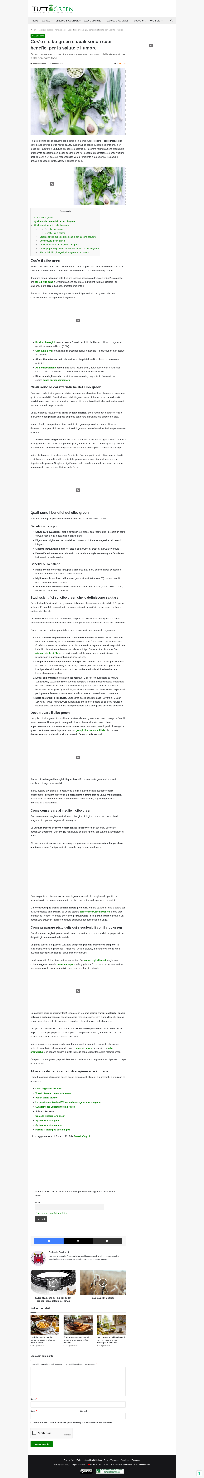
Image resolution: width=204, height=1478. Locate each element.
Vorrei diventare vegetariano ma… (54, 1093)
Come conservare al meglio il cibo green (59, 244)
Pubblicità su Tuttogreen (130, 1460)
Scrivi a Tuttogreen (111, 1460)
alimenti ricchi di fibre (47, 653)
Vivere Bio (154, 21)
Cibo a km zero (43, 350)
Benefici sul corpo (54, 229)
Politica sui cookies (85, 1460)
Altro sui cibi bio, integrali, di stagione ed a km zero (64, 252)
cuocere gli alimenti (95, 960)
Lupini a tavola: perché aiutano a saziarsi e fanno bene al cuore (43, 1340)
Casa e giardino (92, 21)
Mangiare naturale (117, 21)
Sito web (83, 1411)
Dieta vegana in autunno (48, 1088)
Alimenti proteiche (45, 367)
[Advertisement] (51, 184)
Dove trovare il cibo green (52, 240)
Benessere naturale (67, 21)
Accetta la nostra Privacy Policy (52, 1213)
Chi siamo (98, 1460)
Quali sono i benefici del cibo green (51, 225)
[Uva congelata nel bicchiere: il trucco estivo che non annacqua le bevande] (111, 1325)
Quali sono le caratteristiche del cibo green (55, 221)
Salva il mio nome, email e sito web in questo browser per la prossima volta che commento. (72, 1423)
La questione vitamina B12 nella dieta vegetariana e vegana (67, 1102)
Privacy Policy (69, 1460)
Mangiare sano (60, 30)
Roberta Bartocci (39, 64)
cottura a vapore (66, 964)
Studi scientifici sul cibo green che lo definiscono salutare (68, 237)
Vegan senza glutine (46, 1097)
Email (37, 1202)
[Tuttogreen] (53, 8)
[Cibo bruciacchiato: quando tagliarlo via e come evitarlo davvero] (78, 1325)
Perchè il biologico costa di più (52, 1129)
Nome (34, 1399)
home (35, 21)
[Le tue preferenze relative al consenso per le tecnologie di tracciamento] (199, 1473)
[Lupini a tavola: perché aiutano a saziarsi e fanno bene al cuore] (45, 1325)
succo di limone (83, 1048)
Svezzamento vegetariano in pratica (55, 1107)
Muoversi (139, 21)
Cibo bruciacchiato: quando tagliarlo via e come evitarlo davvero (77, 1340)
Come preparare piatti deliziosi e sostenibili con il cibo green (69, 248)
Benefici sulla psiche (55, 233)
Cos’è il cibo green (43, 217)
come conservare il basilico (94, 911)
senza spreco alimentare (56, 380)
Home (34, 30)
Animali (46, 21)
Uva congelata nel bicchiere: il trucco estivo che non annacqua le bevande (111, 1340)
